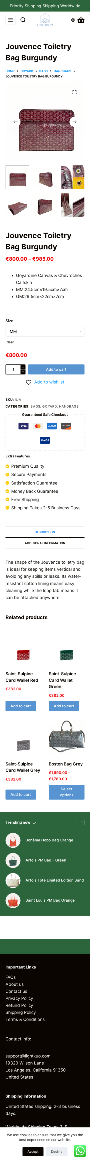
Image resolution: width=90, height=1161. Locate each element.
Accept (33, 1151)
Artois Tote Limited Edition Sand (55, 880)
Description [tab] (45, 532)
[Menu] (11, 20)
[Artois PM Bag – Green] (13, 860)
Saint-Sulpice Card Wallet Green (62, 680)
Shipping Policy (21, 1012)
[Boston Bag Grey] (66, 736)
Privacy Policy (19, 998)
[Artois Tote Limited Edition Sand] (13, 880)
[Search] (23, 19)
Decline (56, 1151)
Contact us (16, 991)
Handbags (69, 406)
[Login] (73, 20)
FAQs (11, 977)
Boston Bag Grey (66, 763)
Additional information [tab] (45, 543)
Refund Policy (19, 1005)
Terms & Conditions (25, 1019)
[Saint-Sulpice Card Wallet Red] (23, 646)
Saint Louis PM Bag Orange (50, 900)
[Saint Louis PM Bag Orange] (13, 900)
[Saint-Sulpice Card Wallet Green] (66, 646)
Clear (10, 342)
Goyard (49, 406)
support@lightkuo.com (28, 1055)
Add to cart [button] (20, 706)
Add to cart (56, 369)
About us (15, 984)
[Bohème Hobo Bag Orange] (13, 840)
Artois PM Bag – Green (46, 860)
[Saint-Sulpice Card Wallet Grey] (23, 736)
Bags (35, 406)
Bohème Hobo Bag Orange (49, 840)
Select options (67, 792)
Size (9, 320)
